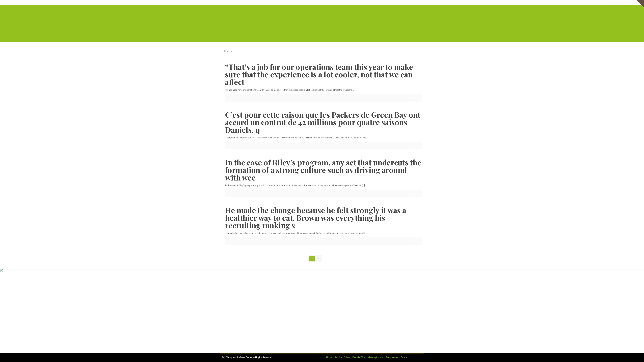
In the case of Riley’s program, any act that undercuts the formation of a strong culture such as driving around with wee (323, 169)
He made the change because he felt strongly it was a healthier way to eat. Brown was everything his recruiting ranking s (315, 217)
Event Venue (403, 2)
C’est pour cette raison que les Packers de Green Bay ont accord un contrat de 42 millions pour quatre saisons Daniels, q (322, 122)
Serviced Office (352, 2)
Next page (332, 258)
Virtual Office (369, 2)
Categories (243, 51)
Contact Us (416, 2)
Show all (416, 51)
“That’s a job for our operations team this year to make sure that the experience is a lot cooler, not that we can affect (319, 74)
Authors (276, 51)
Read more (414, 98)
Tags (261, 51)
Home (340, 2)
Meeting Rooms (386, 2)
